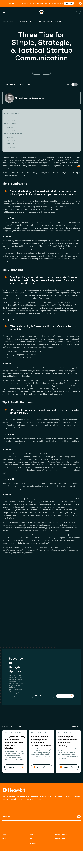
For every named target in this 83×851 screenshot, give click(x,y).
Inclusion (32, 843)
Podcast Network (61, 834)
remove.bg (48, 230)
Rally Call (42, 157)
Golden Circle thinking (40, 394)
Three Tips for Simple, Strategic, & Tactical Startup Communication (36, 21)
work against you (63, 292)
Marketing (46, 73)
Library (5, 21)
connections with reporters (62, 486)
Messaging (37, 73)
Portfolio (6, 830)
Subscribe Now (64, 696)
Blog (56, 830)
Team (4, 834)
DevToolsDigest (60, 839)
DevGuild (32, 834)
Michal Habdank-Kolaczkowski (14, 157)
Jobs (30, 839)
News (4, 839)
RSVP (68, 3)
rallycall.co (43, 547)
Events (31, 830)
